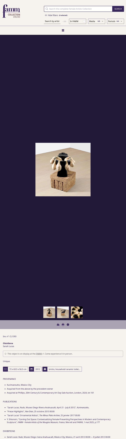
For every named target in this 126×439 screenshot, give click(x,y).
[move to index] (63, 30)
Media (94, 21)
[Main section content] (67, 324)
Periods (113, 21)
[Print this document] (63, 324)
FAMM (39, 353)
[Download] (58, 324)
